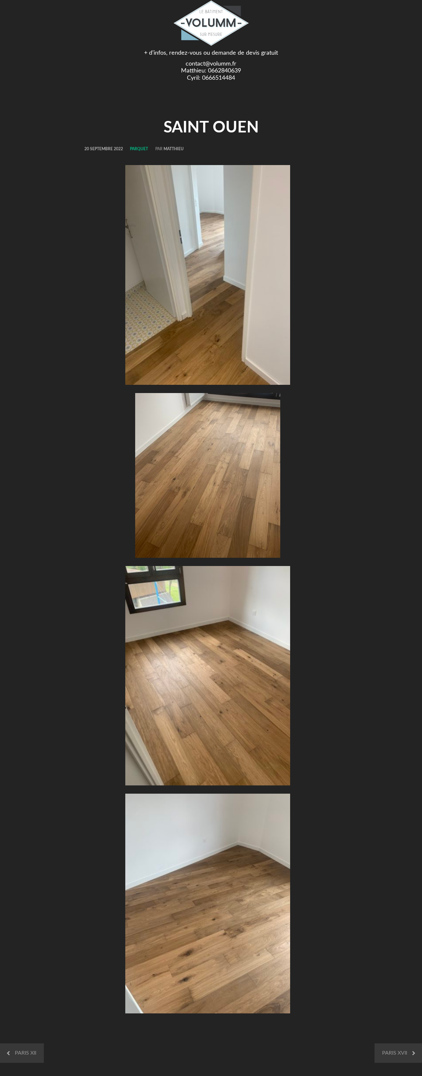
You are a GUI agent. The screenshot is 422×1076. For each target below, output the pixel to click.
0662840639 (224, 71)
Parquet (139, 149)
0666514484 (218, 78)
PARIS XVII (394, 1053)
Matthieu (174, 149)
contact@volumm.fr (211, 64)
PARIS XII (25, 1053)
